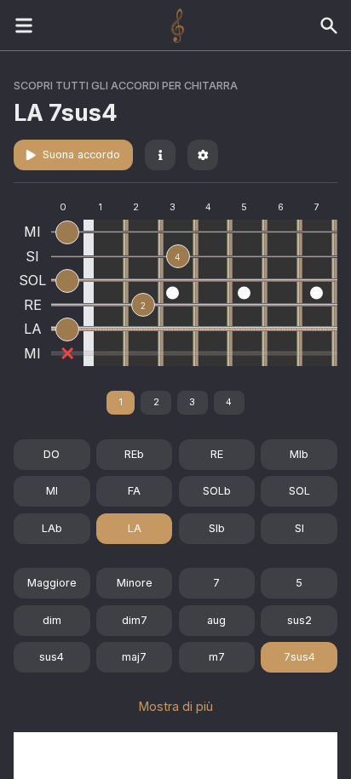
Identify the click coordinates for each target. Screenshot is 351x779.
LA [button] (134, 528)
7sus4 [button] (299, 656)
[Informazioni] (160, 155)
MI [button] (52, 490)
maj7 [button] (134, 656)
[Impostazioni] (202, 155)
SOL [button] (299, 490)
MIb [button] (299, 454)
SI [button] (299, 528)
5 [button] (299, 582)
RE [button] (216, 454)
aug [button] (216, 620)
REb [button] (134, 454)
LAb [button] (52, 528)
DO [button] (51, 454)
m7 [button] (217, 656)
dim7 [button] (134, 620)
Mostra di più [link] (176, 706)
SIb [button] (217, 528)
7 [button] (216, 582)
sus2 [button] (299, 620)
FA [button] (134, 490)
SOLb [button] (217, 490)
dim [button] (52, 620)
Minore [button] (134, 582)
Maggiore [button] (52, 582)
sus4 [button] (51, 656)
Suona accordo (81, 154)
